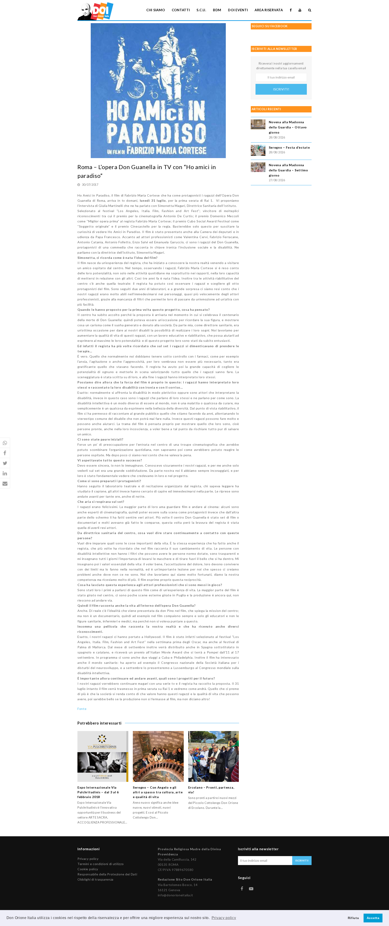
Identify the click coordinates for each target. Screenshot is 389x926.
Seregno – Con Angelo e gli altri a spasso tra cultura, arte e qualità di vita (158, 792)
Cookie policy (87, 869)
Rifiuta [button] (353, 918)
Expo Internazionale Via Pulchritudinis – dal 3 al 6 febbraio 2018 (98, 792)
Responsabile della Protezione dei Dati (107, 874)
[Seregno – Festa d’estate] (258, 151)
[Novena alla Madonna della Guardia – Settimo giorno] (258, 167)
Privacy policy (88, 859)
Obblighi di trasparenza (95, 879)
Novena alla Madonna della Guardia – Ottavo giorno (288, 127)
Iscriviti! (281, 89)
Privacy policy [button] (224, 918)
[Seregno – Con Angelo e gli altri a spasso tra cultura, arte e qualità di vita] (158, 756)
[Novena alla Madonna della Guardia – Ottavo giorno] (258, 124)
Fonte (82, 709)
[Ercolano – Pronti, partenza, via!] (213, 756)
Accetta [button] (373, 918)
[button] (5, 443)
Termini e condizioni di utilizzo (100, 864)
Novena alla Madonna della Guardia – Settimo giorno (288, 170)
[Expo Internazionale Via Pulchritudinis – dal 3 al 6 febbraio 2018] (102, 756)
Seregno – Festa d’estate (289, 147)
